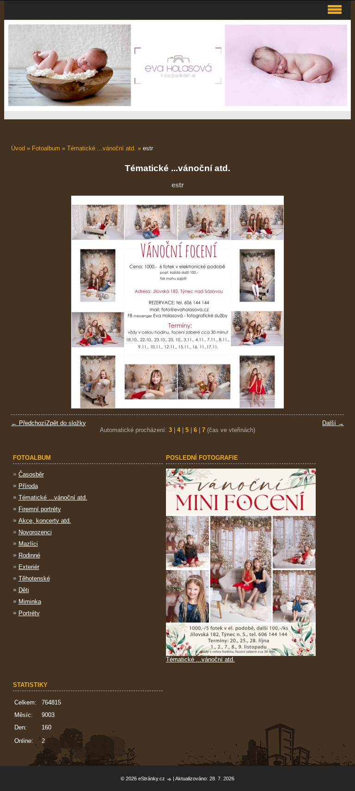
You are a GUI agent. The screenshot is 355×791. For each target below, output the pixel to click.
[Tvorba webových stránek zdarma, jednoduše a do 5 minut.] (169, 779)
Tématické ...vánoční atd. (101, 148)
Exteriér (28, 566)
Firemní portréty (39, 509)
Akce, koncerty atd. (44, 520)
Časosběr (31, 474)
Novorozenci (35, 532)
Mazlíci (28, 543)
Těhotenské (34, 578)
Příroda (28, 485)
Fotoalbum (46, 148)
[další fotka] (328, 302)
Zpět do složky (66, 423)
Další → (333, 423)
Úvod (18, 148)
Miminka (29, 601)
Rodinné (29, 555)
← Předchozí (28, 423)
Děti (23, 590)
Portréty (29, 613)
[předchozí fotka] (26, 302)
